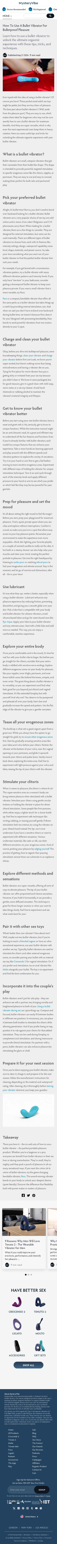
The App (12, 1463)
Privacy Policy (27, 1538)
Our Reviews (37, 1449)
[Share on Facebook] (23, 1195)
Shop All (28, 1365)
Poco (5, 298)
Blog (34, 1433)
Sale (34, 1429)
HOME (7, 15)
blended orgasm (28, 941)
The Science (37, 1443)
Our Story (36, 1439)
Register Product (39, 1466)
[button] (26, 1275)
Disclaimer (27, 1535)
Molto (5, 969)
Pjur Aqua (7, 621)
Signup (42, 1489)
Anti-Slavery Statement (40, 1535)
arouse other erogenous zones (38, 736)
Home (10, 1429)
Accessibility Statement (13, 1538)
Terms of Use (38, 1538)
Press (34, 1456)
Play (10, 1466)
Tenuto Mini (13, 1446)
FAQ (34, 1436)
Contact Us (37, 1469)
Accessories (13, 1459)
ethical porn (42, 562)
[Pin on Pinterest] (33, 1195)
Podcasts (36, 1453)
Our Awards (37, 1446)
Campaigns (37, 1459)
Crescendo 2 (20, 961)
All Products (13, 1433)
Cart (34, 1473)
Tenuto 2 (12, 1439)
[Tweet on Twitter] (28, 1195)
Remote (11, 1456)
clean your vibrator (32, 355)
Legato (11, 1453)
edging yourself (42, 848)
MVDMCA (32, 1541)
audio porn (19, 562)
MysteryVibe (17, 1535)
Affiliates (36, 1463)
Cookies (40, 1541)
